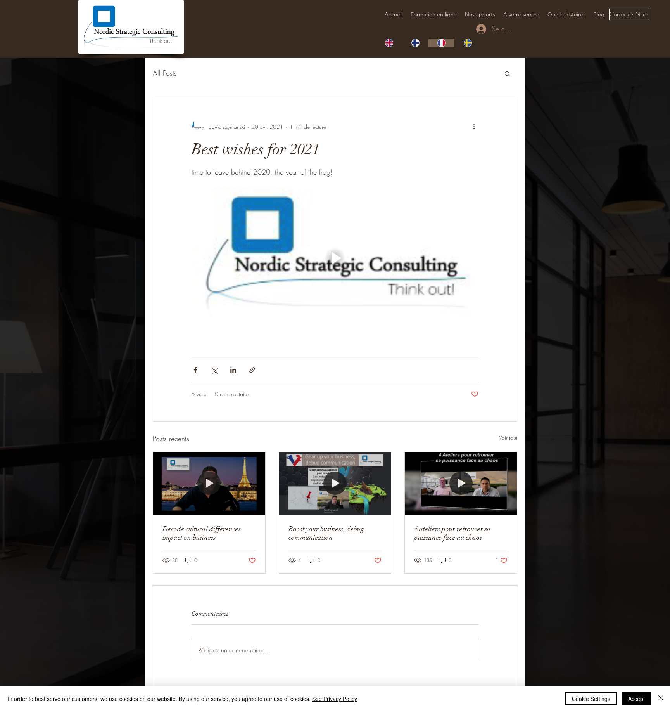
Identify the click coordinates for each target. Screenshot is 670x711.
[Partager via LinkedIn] (233, 370)
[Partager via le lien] (252, 370)
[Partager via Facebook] (195, 370)
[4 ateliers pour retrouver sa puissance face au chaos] (461, 483)
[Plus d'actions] (473, 126)
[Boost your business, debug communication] (335, 483)
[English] (389, 43)
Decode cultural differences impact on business (201, 533)
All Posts (165, 73)
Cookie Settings (591, 698)
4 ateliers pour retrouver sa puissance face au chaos (452, 533)
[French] (441, 43)
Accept (636, 698)
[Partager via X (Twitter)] (214, 370)
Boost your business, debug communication (326, 533)
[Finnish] (415, 43)
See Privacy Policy (334, 698)
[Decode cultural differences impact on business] (209, 483)
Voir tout (508, 437)
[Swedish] (467, 43)
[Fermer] (660, 698)
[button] (507, 73)
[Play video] (335, 258)
